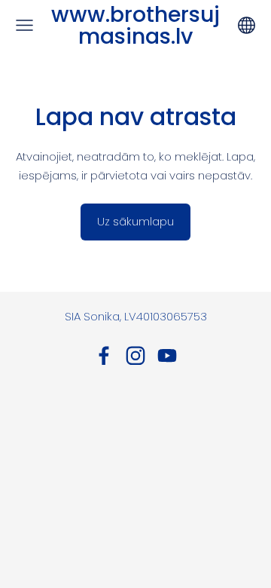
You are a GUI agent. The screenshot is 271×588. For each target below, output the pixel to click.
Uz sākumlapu (135, 221)
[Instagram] (135, 356)
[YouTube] (167, 356)
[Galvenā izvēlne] (24, 25)
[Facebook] (104, 356)
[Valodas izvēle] (246, 25)
